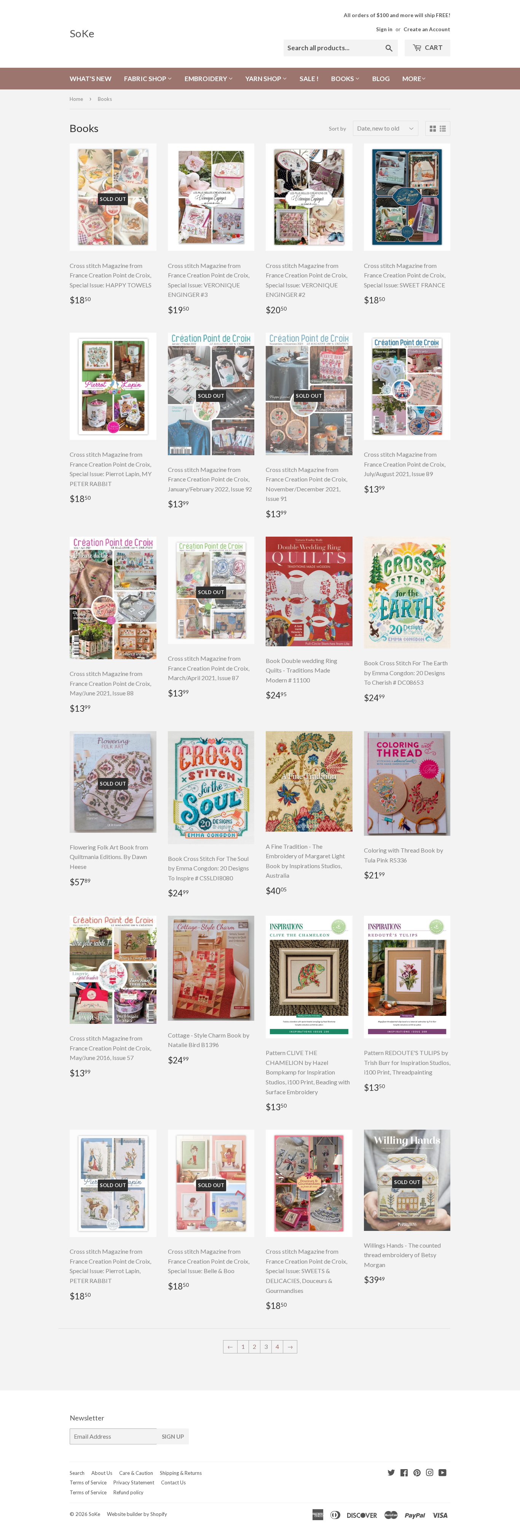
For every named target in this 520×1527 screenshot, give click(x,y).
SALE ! (309, 79)
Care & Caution (136, 1473)
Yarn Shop (264, 79)
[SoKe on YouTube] (443, 1473)
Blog (381, 79)
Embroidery (206, 79)
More (411, 79)
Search (77, 1473)
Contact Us (173, 1482)
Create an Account (427, 29)
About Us (101, 1473)
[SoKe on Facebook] (404, 1473)
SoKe (82, 33)
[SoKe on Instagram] (430, 1473)
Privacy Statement (133, 1482)
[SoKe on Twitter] (391, 1473)
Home (76, 99)
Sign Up (173, 1436)
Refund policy (128, 1492)
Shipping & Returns (181, 1473)
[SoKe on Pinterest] (417, 1473)
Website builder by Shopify (137, 1514)
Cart (433, 47)
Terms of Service (88, 1482)
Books (343, 79)
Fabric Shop (145, 79)
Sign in (384, 29)
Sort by (337, 128)
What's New (91, 79)
